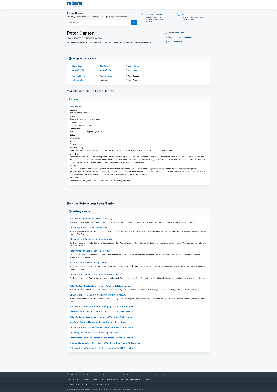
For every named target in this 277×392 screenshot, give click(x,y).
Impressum (148, 379)
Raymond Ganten (79, 76)
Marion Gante (133, 66)
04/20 (83, 384)
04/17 (97, 384)
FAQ (77, 379)
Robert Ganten (78, 80)
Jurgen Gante (105, 70)
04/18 (92, 384)
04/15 (107, 384)
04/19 (87, 384)
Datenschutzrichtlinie (115, 379)
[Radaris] (74, 3)
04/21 (77, 384)
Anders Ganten (106, 76)
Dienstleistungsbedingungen (93, 379)
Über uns (70, 379)
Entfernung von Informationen (180, 37)
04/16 (102, 384)
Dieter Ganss (77, 66)
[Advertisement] (138, 50)
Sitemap (70, 374)
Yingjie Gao (132, 70)
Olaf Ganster (105, 66)
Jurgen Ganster (78, 70)
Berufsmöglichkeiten (133, 379)
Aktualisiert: (70, 384)
